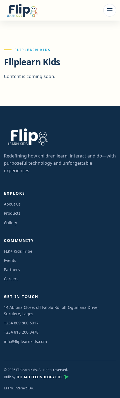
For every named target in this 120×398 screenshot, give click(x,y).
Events (10, 260)
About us (12, 204)
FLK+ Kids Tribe (18, 251)
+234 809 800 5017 (21, 323)
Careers (11, 278)
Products (12, 213)
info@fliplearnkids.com (25, 341)
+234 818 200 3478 (21, 332)
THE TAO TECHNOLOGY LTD (39, 377)
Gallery (10, 222)
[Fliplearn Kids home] (21, 10)
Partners (12, 269)
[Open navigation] (109, 10)
